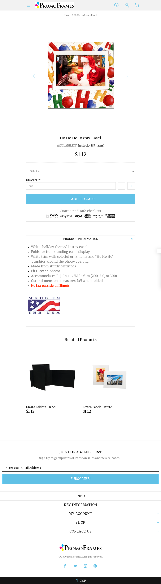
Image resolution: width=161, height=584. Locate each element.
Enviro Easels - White (97, 407)
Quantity (33, 180)
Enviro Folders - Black (41, 407)
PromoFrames (54, 5)
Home (68, 15)
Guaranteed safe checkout (80, 211)
